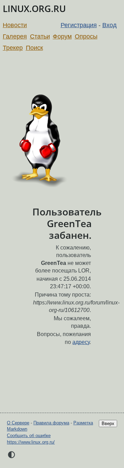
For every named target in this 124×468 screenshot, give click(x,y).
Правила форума (51, 422)
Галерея (15, 36)
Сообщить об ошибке (29, 435)
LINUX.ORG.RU (34, 9)
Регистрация (79, 25)
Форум (62, 36)
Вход (109, 25)
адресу (81, 342)
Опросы (86, 36)
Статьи (40, 36)
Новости (15, 25)
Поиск (34, 47)
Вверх (108, 423)
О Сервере (18, 422)
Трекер (13, 47)
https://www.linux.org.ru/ (31, 442)
